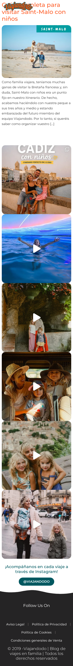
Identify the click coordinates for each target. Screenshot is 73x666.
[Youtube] (16, 614)
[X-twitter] (38, 614)
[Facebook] (27, 614)
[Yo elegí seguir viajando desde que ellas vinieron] (36, 524)
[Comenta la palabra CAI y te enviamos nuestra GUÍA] (36, 179)
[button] (70, 6)
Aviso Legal (15, 624)
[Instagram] (6, 614)
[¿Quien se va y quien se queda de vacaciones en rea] (36, 455)
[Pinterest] (48, 614)
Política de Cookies (36, 632)
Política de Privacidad (49, 624)
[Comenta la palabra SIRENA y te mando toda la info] (36, 248)
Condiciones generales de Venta (36, 640)
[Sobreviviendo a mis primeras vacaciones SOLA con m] (36, 317)
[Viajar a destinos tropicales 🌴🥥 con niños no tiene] (36, 386)
